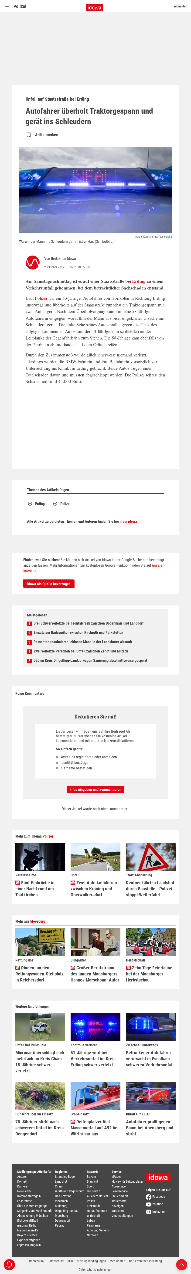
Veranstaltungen (122, 1215)
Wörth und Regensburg (69, 1191)
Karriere (22, 1186)
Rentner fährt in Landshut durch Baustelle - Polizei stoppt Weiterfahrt (150, 889)
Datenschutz (56, 1261)
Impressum (36, 1261)
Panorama (93, 1225)
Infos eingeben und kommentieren (95, 789)
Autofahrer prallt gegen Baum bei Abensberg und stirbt (149, 1128)
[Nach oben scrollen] (181, 1264)
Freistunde (94, 1206)
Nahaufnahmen (97, 1211)
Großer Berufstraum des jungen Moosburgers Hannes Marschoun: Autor (95, 974)
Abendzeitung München (32, 1215)
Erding (139, 281)
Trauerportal (119, 1201)
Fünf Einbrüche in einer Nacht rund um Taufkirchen (35, 889)
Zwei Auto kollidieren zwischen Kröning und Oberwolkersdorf (94, 889)
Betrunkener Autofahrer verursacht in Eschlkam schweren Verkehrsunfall (150, 1059)
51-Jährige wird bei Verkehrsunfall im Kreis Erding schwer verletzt (93, 1059)
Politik (91, 1201)
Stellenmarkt (120, 1196)
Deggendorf (62, 1220)
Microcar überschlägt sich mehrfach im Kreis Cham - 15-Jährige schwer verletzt (40, 1062)
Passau (60, 1225)
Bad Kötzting (63, 1196)
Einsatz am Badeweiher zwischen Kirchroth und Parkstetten (78, 632)
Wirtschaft (93, 1215)
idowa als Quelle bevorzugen (49, 584)
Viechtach (61, 1201)
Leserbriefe (24, 1201)
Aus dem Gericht (97, 1196)
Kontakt (22, 1181)
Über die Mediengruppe (32, 1206)
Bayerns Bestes (27, 1235)
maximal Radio (26, 1225)
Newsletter (24, 1191)
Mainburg (61, 1206)
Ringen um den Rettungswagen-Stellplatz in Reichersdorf (39, 974)
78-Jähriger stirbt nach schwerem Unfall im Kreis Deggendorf (39, 1128)
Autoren (22, 1176)
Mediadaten (117, 1261)
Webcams (118, 1211)
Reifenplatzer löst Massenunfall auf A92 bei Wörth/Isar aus (95, 1128)
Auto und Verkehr (98, 1230)
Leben (91, 1220)
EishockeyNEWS (27, 1220)
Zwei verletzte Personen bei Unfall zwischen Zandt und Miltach (81, 651)
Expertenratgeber (28, 1240)
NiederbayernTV (27, 1230)
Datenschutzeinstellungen (95, 1269)
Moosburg (37, 921)
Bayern (91, 1176)
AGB (70, 1261)
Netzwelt (92, 1235)
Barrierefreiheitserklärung (145, 1261)
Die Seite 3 (94, 1191)
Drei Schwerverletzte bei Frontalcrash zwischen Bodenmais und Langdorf (88, 623)
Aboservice (119, 1186)
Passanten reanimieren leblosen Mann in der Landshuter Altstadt (83, 642)
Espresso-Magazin (29, 1245)
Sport (90, 1186)
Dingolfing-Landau (66, 1211)
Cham (59, 1186)
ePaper (116, 1176)
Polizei (20, 6)
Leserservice (120, 1191)
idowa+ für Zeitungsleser (127, 1181)
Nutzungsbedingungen (91, 1261)
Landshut (61, 1181)
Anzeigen (118, 1206)
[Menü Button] (7, 6)
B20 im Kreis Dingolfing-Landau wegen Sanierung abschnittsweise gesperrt (90, 660)
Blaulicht (92, 1181)
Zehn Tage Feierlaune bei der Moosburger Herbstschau (149, 974)
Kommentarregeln (29, 1196)
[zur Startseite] (160, 1175)
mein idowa (128, 521)
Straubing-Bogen (65, 1176)
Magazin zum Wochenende (34, 1211)
